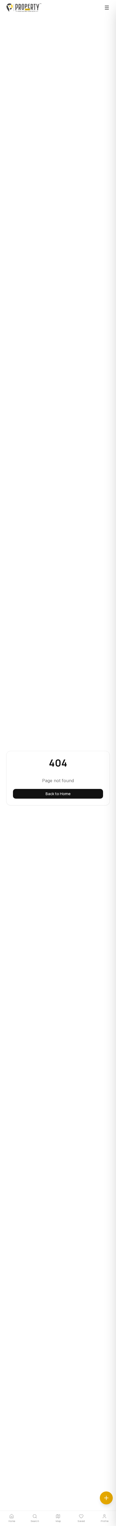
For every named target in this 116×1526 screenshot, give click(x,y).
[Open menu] (107, 7)
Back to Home (58, 793)
